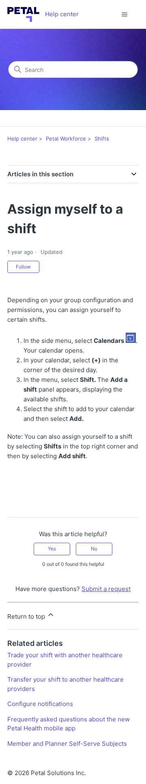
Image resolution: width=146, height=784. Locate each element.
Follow (23, 267)
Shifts (101, 138)
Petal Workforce (66, 138)
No (94, 549)
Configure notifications (40, 704)
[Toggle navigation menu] (124, 14)
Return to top (27, 616)
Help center (22, 138)
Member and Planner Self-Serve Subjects (67, 743)
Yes (52, 549)
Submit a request (106, 589)
